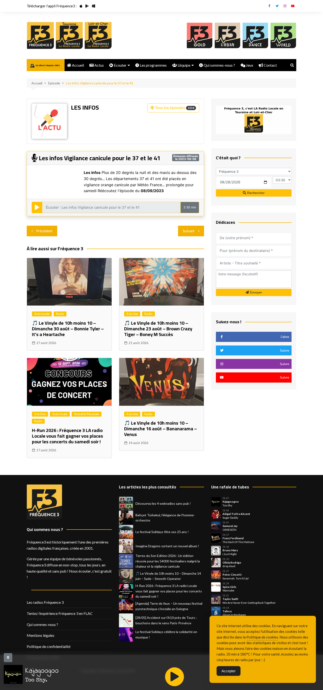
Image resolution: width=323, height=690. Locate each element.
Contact (270, 65)
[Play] (174, 676)
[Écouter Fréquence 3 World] (283, 35)
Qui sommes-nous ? (219, 65)
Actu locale (41, 314)
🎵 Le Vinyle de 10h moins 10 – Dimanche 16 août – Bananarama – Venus (160, 428)
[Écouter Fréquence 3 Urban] (227, 35)
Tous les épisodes (174, 108)
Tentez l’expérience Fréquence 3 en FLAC (60, 613)
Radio (60, 314)
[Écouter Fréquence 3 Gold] (200, 35)
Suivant (189, 231)
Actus (99, 65)
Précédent (44, 231)
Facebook (269, 5)
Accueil (77, 65)
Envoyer (255, 292)
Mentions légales (40, 635)
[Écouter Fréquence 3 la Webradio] (40, 35)
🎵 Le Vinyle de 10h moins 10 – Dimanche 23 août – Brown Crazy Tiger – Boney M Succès (158, 329)
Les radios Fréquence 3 (45, 602)
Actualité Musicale (86, 414)
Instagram (284, 5)
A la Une (132, 314)
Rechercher (255, 193)
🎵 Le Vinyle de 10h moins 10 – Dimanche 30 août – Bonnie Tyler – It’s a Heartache (68, 329)
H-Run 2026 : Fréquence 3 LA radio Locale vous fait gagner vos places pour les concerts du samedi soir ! (67, 436)
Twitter (277, 5)
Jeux (249, 65)
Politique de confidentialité (48, 646)
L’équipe (183, 65)
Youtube (292, 5)
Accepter (229, 671)
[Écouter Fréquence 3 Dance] (255, 35)
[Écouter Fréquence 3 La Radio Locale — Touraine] (69, 35)
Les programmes (153, 65)
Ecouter (120, 65)
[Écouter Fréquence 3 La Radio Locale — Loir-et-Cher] (98, 35)
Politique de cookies (262, 637)
